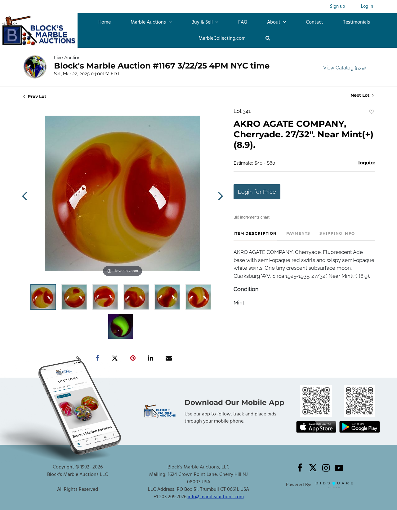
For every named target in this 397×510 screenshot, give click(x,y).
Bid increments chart (252, 217)
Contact (314, 22)
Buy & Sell (202, 22)
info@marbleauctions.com (216, 497)
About (274, 22)
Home (104, 22)
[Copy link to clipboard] (79, 358)
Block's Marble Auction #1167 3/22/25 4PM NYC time (162, 66)
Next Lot (360, 95)
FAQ (242, 22)
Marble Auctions (149, 22)
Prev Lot (36, 96)
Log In (367, 6)
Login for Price (257, 191)
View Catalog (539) (344, 68)
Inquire (366, 163)
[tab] (255, 235)
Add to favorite (371, 112)
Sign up (337, 6)
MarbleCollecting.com (222, 38)
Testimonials (356, 22)
